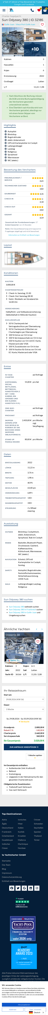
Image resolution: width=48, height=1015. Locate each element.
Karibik (21, 832)
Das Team (6, 865)
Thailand (38, 836)
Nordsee (21, 848)
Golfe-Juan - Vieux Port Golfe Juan (19, 24)
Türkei (36, 840)
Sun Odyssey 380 (16, 606)
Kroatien (22, 836)
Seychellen (38, 827)
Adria (4, 819)
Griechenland (8, 836)
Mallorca (22, 840)
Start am (8, 695)
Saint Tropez (15, 660)
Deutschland (7, 827)
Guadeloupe (7, 840)
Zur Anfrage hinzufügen (23, 747)
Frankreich (6, 832)
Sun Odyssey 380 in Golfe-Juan (22, 612)
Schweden (38, 823)
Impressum (7, 873)
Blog (4, 869)
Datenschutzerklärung (12, 877)
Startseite (6, 860)
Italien (21, 827)
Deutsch (37, 1012)
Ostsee (37, 819)
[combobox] (36, 1012)
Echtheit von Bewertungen (13, 881)
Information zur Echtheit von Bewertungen (24, 235)
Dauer (7, 705)
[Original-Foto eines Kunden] (13, 34)
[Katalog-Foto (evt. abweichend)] (35, 34)
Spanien (37, 832)
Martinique (23, 844)
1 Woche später (35, 755)
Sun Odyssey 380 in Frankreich (22, 609)
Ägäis (4, 823)
